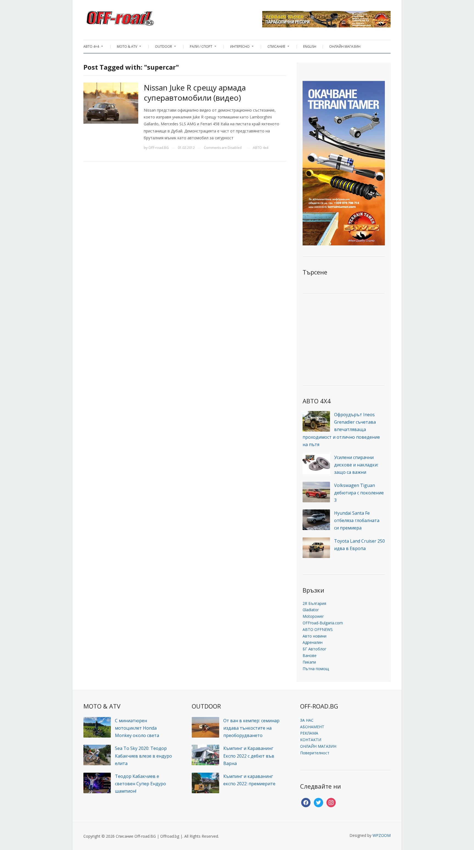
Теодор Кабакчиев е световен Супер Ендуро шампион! (140, 783)
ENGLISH (309, 46)
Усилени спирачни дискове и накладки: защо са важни (356, 464)
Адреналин (313, 642)
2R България (314, 603)
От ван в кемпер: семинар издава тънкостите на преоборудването (251, 728)
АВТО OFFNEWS (318, 629)
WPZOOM (382, 835)
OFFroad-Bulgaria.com (323, 622)
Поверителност (314, 752)
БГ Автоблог (314, 648)
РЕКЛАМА (309, 733)
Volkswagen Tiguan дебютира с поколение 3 (359, 492)
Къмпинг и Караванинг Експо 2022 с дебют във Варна (248, 755)
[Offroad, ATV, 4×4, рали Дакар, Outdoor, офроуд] (132, 16)
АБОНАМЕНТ (312, 726)
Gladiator (311, 609)
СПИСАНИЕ (273, 48)
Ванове (310, 655)
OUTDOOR (160, 48)
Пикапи (309, 662)
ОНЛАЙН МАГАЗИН (344, 46)
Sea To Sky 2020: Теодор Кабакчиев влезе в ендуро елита (143, 755)
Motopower (313, 616)
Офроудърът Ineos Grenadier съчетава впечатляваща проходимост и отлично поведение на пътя (341, 429)
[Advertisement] (344, 338)
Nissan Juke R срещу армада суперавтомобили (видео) (195, 92)
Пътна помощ (316, 668)
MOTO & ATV (124, 48)
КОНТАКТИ (310, 739)
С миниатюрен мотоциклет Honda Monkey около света (137, 728)
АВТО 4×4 (91, 48)
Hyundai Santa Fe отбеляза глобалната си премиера (356, 520)
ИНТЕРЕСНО (237, 48)
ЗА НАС (307, 720)
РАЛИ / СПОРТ (198, 48)
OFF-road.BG (158, 147)
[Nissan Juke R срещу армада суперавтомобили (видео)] (110, 102)
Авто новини (314, 636)
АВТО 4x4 (260, 147)
